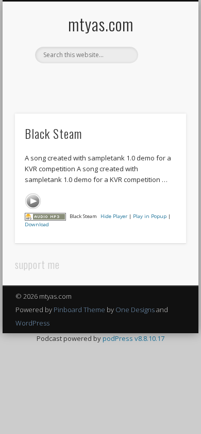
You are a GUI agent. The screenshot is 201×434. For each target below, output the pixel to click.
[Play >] (33, 201)
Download (37, 224)
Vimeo (110, 81)
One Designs (135, 309)
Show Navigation (160, 92)
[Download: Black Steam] (45, 216)
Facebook (67, 81)
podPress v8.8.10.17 (133, 338)
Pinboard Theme (79, 309)
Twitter (88, 81)
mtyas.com (100, 24)
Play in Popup (149, 216)
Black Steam (53, 133)
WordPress (32, 323)
